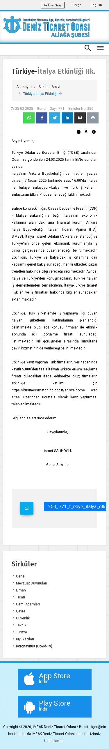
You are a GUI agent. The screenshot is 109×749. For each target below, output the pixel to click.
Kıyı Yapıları (24, 639)
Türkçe (76, 5)
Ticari (20, 597)
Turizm (21, 632)
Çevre (20, 611)
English (96, 5)
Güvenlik (22, 618)
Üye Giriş (54, 5)
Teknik (20, 625)
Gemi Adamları (27, 604)
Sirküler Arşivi (49, 87)
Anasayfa (24, 87)
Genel (20, 576)
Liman (20, 590)
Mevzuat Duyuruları (31, 583)
